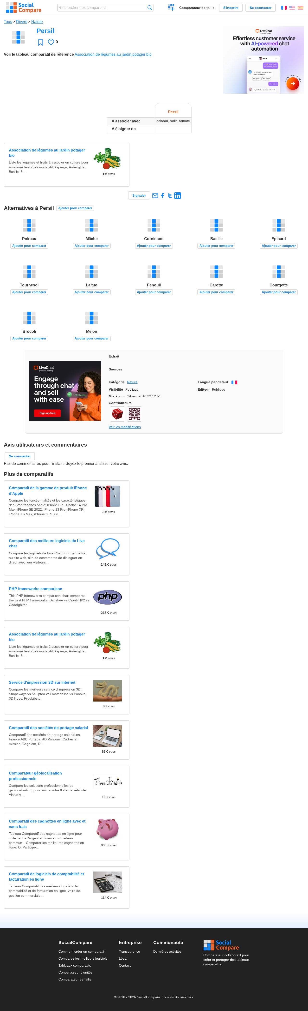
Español (300, 8)
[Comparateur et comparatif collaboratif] (24, 7)
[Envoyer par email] (155, 195)
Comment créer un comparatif (81, 951)
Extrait (114, 356)
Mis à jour (117, 396)
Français (284, 8)
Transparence (129, 951)
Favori (40, 42)
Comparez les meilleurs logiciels (82, 958)
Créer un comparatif (171, 8)
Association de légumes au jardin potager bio (113, 54)
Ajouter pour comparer (75, 208)
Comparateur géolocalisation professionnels (35, 776)
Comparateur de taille (196, 8)
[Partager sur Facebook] (162, 195)
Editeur (204, 389)
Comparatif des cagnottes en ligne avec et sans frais (47, 824)
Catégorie (117, 382)
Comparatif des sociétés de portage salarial (48, 728)
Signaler (139, 195)
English (292, 8)
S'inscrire (230, 8)
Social (226, 945)
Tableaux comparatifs (74, 965)
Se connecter (260, 8)
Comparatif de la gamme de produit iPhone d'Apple (48, 490)
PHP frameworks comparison (35, 589)
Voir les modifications (125, 427)
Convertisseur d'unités (75, 972)
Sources (115, 369)
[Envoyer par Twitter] (170, 195)
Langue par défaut (213, 382)
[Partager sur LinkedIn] (177, 195)
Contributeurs (120, 403)
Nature (37, 22)
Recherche (150, 7)
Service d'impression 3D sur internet (42, 682)
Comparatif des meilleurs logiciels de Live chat (47, 543)
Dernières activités (167, 951)
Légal (123, 958)
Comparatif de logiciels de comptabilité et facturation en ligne (46, 876)
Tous (8, 22)
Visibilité (116, 389)
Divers (21, 22)
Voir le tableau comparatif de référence (39, 54)
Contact (125, 965)
